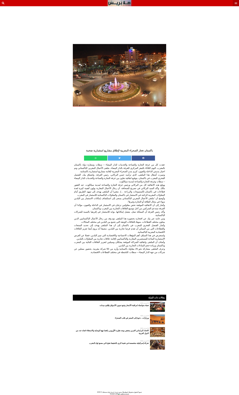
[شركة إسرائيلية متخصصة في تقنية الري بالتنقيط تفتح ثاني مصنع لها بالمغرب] (119, 344)
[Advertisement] (220, 25)
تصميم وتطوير (124, 394)
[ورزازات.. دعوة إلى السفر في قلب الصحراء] (119, 319)
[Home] (119, 3)
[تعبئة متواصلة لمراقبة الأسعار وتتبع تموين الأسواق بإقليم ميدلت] (119, 307)
